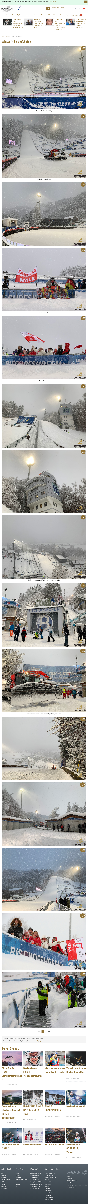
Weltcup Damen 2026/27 (36, 1184)
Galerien (8, 36)
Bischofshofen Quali (32, 1144)
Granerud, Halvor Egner (50, 1177)
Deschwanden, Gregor (50, 1173)
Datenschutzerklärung (72, 1180)
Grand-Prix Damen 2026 (35, 1175)
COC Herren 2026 (34, 1177)
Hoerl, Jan (47, 1179)
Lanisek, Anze (48, 1186)
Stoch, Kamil (48, 1195)
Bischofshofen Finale (54, 1144)
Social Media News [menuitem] (76, 15)
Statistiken (3, 1182)
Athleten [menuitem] (35, 15)
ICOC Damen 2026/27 (35, 1188)
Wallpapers (18, 1177)
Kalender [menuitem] (28, 15)
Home (3, 36)
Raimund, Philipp (49, 1193)
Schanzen (3, 1184)
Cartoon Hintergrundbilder (22, 1179)
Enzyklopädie (4, 1188)
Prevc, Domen (48, 1190)
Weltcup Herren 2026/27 (36, 1182)
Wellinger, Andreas (49, 1199)
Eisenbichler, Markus (49, 1175)
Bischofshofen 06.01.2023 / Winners (73, 1148)
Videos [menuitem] (61, 15)
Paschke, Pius (48, 1188)
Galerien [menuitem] (43, 15)
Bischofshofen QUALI (76, 1106)
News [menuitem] (7, 15)
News (2, 1173)
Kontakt (68, 1176)
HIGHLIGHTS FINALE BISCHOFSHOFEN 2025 (33, 1110)
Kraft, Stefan (48, 1184)
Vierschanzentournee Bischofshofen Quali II (55, 1071)
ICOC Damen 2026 (34, 1179)
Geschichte (3, 1186)
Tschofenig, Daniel (49, 1197)
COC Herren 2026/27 (35, 1186)
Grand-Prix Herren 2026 (35, 1173)
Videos (17, 1173)
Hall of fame (18, 1184)
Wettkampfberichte (5, 1179)
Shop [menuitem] (67, 15)
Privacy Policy (53, 1)
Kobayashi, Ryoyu (49, 1182)
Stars (17, 1186)
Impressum (69, 1178)
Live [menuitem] (13, 15)
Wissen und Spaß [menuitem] (52, 15)
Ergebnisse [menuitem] (19, 15)
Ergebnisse (3, 1175)
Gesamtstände (4, 1177)
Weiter (49, 1031)
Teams (17, 1182)
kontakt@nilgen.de (39, 1041)
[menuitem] (75, 8)
